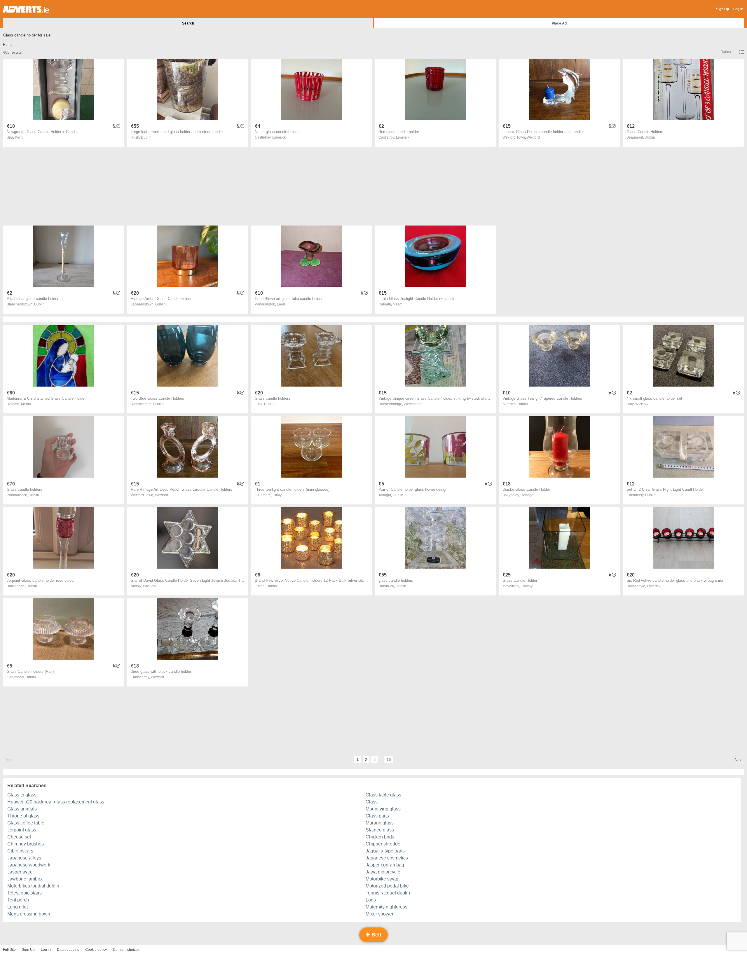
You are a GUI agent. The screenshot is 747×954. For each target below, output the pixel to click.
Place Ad (559, 23)
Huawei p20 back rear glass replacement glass (55, 801)
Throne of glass (23, 815)
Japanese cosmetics (387, 857)
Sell (375, 935)
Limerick (279, 137)
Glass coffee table (25, 822)
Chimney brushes (25, 843)
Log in (46, 950)
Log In (738, 9)
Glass (372, 801)
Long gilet (17, 906)
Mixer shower (379, 913)
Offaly (277, 495)
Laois (281, 304)
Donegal (527, 495)
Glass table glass (383, 794)
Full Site (9, 950)
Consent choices (126, 950)
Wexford (533, 137)
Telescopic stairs (24, 892)
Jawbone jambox (25, 878)
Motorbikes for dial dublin (33, 885)
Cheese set (19, 836)
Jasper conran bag (385, 864)
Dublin (146, 137)
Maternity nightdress (386, 906)
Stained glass (380, 829)
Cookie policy (96, 950)
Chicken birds (380, 836)
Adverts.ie (26, 9)
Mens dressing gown (28, 913)
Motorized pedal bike (387, 885)
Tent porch (18, 899)
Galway (527, 586)
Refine (725, 52)
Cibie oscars (20, 850)
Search (188, 23)
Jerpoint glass (21, 829)
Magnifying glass (383, 808)
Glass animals (22, 808)
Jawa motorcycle (383, 871)
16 (389, 759)
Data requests (68, 950)
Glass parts (377, 815)
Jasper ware (20, 871)
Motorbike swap (382, 878)
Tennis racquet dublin (388, 892)
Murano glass (380, 822)
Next (739, 760)
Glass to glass (21, 794)
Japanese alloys (24, 857)
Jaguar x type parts (385, 850)
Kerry (19, 137)
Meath (398, 304)
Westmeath (413, 404)
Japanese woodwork (28, 864)
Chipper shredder (384, 843)
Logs (371, 899)
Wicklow (641, 404)
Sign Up (722, 9)
